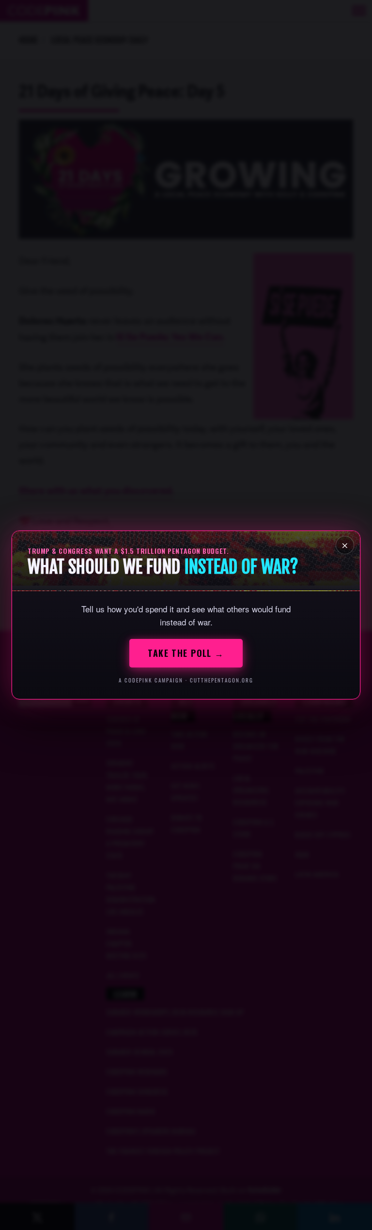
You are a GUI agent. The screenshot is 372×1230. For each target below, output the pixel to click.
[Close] (345, 545)
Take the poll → (186, 653)
